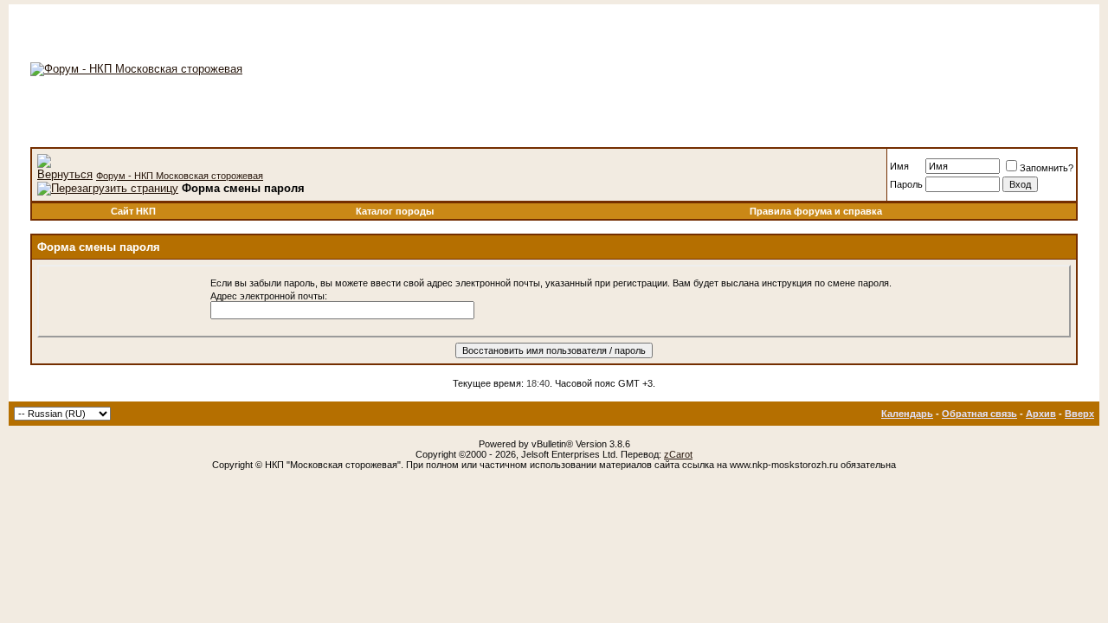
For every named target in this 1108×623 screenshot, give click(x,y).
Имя (899, 166)
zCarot (678, 454)
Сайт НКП (133, 211)
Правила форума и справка (816, 211)
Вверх (1079, 413)
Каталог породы (395, 211)
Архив (1041, 413)
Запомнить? (1046, 168)
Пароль (906, 184)
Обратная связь (979, 413)
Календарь (907, 413)
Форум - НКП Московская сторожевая (179, 175)
